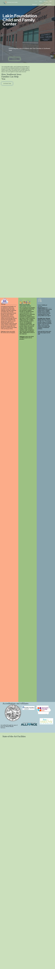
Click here (3, 331)
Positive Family (41, 307)
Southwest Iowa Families (12, 2)
